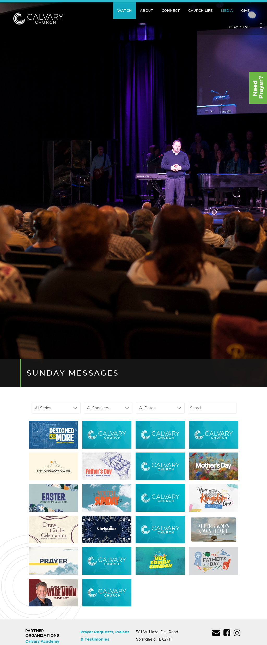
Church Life (200, 10)
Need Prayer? (258, 88)
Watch (124, 10)
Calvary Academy (42, 641)
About (146, 10)
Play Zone (239, 27)
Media (227, 10)
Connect (171, 10)
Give (245, 10)
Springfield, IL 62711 (154, 639)
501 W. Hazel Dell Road (157, 632)
